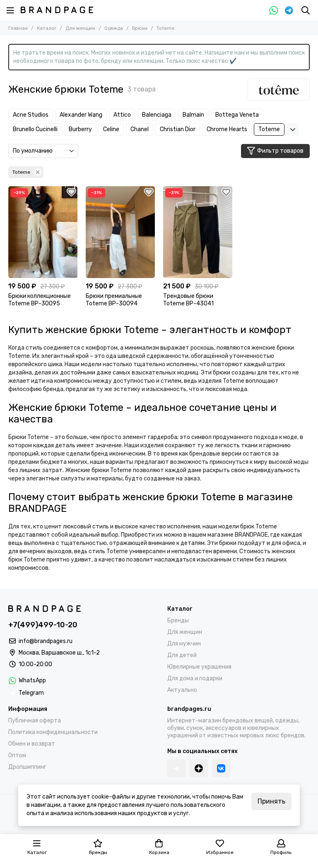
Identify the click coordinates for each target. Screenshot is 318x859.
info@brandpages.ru (45, 641)
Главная (18, 28)
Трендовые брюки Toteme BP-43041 (188, 300)
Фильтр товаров (280, 150)
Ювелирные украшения (199, 666)
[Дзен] (199, 768)
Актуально (182, 689)
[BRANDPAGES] (57, 10)
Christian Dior (177, 129)
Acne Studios (30, 114)
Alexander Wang (81, 114)
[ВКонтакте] (221, 768)
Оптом (17, 755)
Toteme (269, 129)
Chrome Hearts (227, 129)
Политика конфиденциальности (53, 732)
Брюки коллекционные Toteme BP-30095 (39, 300)
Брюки (139, 28)
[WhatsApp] (274, 10)
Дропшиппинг (27, 766)
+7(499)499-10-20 (42, 624)
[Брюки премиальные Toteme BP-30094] (120, 232)
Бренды (178, 620)
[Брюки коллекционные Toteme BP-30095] (42, 232)
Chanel (139, 129)
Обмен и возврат (31, 743)
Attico (122, 114)
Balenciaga (156, 114)
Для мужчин (184, 643)
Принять (271, 801)
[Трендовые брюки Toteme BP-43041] (197, 232)
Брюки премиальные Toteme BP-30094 (114, 300)
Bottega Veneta (237, 114)
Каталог (46, 28)
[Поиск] (305, 10)
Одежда (113, 28)
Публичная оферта (34, 720)
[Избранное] (71, 192)
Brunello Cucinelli (35, 129)
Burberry (80, 129)
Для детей (182, 655)
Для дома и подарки (194, 678)
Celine (111, 129)
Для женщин (80, 28)
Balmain (193, 114)
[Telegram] (289, 10)
